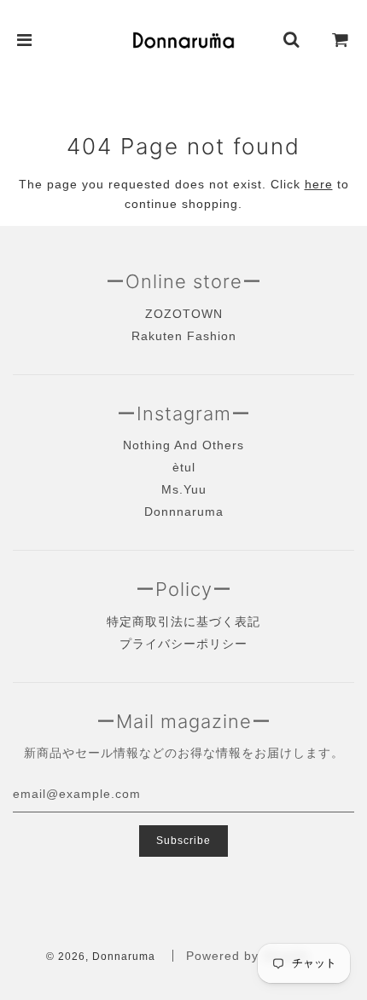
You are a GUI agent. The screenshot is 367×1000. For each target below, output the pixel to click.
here (319, 184)
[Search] (292, 40)
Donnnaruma (184, 511)
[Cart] (340, 40)
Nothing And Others (183, 445)
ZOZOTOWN (184, 314)
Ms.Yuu (184, 489)
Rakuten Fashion (183, 336)
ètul (183, 467)
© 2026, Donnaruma (100, 956)
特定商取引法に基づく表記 (183, 621)
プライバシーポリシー (183, 643)
